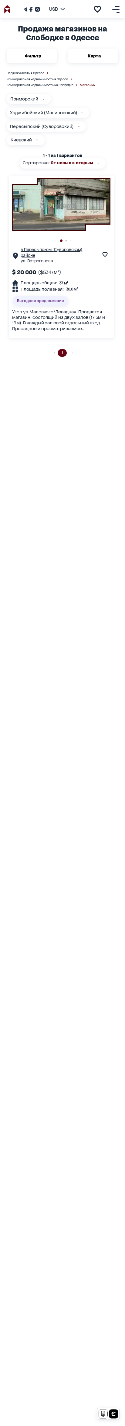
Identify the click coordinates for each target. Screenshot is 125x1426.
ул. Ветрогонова (37, 261)
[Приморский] (43, 99)
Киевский (21, 139)
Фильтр (33, 55)
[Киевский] (37, 140)
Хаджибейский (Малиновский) (43, 112)
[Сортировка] (98, 163)
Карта (94, 55)
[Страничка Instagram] (37, 9)
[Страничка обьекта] (15, 257)
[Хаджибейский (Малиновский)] (82, 113)
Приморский (24, 99)
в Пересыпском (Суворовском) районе (51, 252)
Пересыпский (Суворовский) (41, 126)
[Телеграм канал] (26, 9)
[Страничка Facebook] (31, 9)
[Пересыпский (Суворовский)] (79, 126)
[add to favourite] (97, 9)
